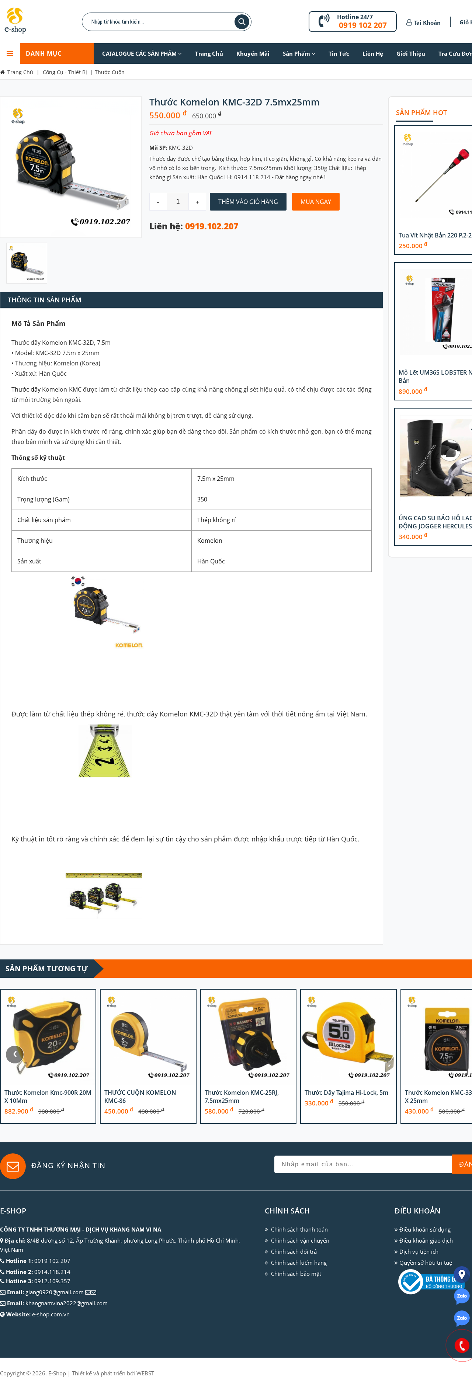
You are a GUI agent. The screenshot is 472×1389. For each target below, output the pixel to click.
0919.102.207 (211, 226)
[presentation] (15, 1054)
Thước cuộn (110, 72)
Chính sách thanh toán (299, 1229)
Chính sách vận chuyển (300, 1240)
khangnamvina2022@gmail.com (66, 1303)
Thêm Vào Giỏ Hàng (248, 202)
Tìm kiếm (242, 21)
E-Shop (57, 1373)
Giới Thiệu (410, 53)
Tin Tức (339, 53)
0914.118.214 (52, 1271)
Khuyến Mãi (253, 53)
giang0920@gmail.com (54, 1292)
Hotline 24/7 (355, 17)
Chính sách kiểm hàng (299, 1262)
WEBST (145, 1373)
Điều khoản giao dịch (426, 1240)
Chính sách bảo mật (296, 1273)
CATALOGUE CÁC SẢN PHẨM (140, 53)
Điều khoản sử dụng (425, 1229)
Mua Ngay (316, 202)
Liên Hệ (372, 53)
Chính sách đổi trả (294, 1251)
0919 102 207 (363, 25)
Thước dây (26, 389)
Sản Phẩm (297, 53)
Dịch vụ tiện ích (418, 1251)
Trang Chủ (209, 53)
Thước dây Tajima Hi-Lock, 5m (346, 1092)
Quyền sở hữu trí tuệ (425, 1262)
